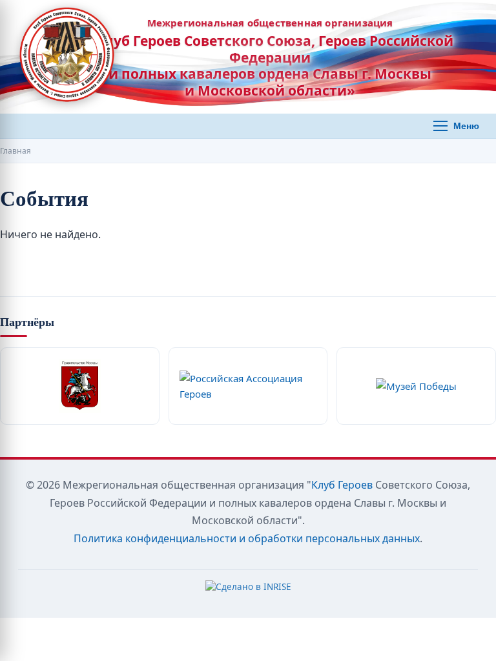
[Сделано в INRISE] (248, 590)
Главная (15, 150)
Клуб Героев (342, 485)
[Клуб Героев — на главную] (67, 57)
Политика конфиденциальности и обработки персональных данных (247, 538)
